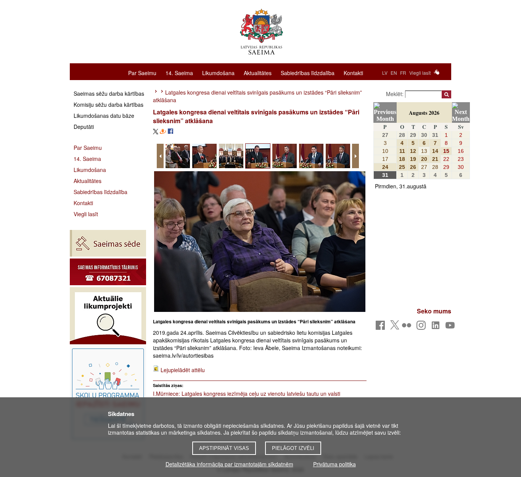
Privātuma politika (334, 464)
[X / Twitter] (394, 327)
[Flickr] (408, 327)
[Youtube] (451, 327)
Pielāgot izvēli (293, 448)
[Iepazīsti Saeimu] (108, 394)
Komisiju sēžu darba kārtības (108, 104)
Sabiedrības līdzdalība (307, 72)
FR (403, 72)
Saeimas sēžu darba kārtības (109, 93)
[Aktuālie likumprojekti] (108, 315)
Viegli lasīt (420, 72)
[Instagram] (422, 327)
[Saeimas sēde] (108, 243)
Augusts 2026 (424, 113)
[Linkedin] (437, 327)
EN (394, 72)
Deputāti (84, 126)
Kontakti (353, 72)
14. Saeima (179, 72)
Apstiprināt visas (224, 448)
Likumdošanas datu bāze (104, 115)
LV (385, 72)
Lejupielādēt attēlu (183, 370)
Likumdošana (218, 72)
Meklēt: (395, 94)
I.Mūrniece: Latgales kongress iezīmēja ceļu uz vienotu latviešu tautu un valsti (246, 393)
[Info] (108, 272)
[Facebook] (382, 327)
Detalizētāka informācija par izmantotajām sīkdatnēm (229, 464)
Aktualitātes (258, 72)
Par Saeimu (142, 72)
